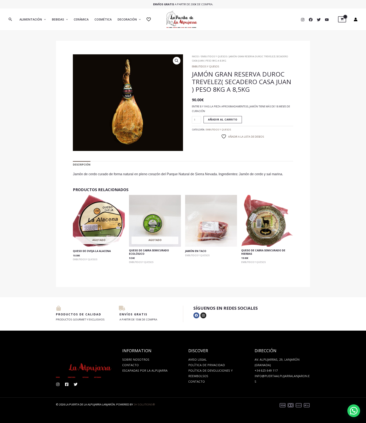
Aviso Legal (197, 359)
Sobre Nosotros (135, 359)
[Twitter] (319, 20)
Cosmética (103, 19)
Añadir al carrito (222, 119)
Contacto (130, 365)
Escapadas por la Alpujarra (145, 370)
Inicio (195, 56)
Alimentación (30, 19)
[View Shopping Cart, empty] (342, 19)
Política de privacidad (206, 365)
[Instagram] (303, 20)
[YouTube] (327, 20)
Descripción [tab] (81, 164)
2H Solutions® (144, 404)
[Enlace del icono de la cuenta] (356, 19)
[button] (10, 19)
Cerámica (81, 19)
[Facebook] (311, 20)
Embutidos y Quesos (214, 56)
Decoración (127, 19)
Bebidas (58, 19)
